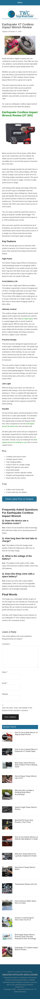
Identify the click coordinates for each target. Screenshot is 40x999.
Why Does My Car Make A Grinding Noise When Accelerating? (24, 792)
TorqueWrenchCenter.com (20, 14)
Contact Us (18, 972)
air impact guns (27, 319)
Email (4, 683)
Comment (6, 644)
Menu (20, 2)
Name (4, 672)
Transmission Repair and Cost (26, 884)
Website (5, 694)
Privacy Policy (27, 972)
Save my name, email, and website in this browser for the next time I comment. (17, 709)
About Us (11, 972)
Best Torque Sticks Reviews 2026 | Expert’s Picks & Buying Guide (26, 765)
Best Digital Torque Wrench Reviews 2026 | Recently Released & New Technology (25, 936)
